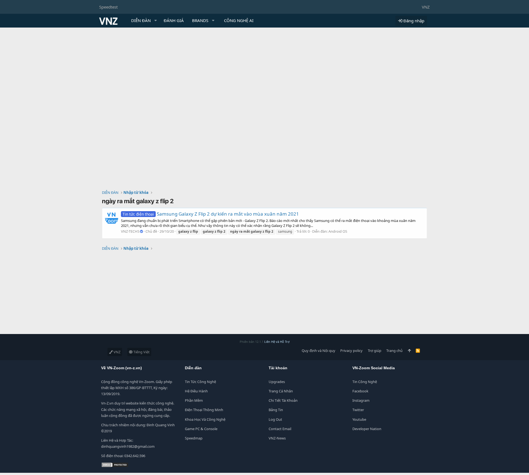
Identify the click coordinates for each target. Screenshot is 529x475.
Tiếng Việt (141, 351)
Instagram (360, 400)
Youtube (359, 419)
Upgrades (277, 381)
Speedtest (108, 7)
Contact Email (280, 428)
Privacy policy (351, 350)
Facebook (360, 391)
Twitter (358, 409)
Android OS (337, 231)
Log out (275, 419)
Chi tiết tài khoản (283, 400)
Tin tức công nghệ (200, 381)
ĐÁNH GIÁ (174, 20)
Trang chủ (394, 350)
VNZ (426, 7)
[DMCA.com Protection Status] (115, 466)
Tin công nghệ (364, 381)
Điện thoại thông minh (204, 409)
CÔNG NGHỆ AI (238, 20)
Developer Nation (366, 428)
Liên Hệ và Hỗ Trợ (277, 342)
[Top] (409, 350)
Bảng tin (276, 409)
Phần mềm (194, 400)
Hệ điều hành (196, 391)
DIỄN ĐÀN (141, 20)
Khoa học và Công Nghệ (205, 419)
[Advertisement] (264, 68)
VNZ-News (277, 438)
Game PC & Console (201, 428)
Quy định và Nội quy (318, 350)
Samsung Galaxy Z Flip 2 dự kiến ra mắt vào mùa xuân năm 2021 (211, 214)
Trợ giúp (374, 350)
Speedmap (194, 438)
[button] (156, 20)
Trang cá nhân (281, 391)
